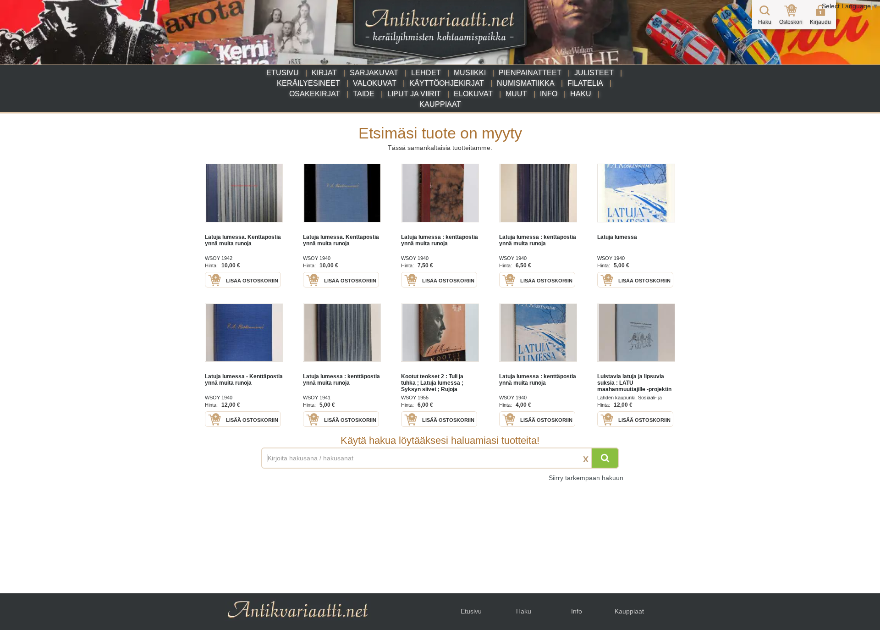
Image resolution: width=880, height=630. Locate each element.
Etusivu (282, 73)
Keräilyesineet (308, 83)
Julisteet (594, 73)
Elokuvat (473, 94)
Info (548, 94)
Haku (580, 94)
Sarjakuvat (374, 73)
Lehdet (426, 73)
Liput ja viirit (414, 94)
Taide (363, 94)
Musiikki (470, 73)
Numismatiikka (526, 83)
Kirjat (324, 73)
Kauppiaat (440, 104)
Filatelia (585, 83)
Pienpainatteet (530, 73)
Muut (516, 94)
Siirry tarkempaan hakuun (586, 477)
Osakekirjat (314, 94)
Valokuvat (374, 83)
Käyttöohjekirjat (446, 83)
